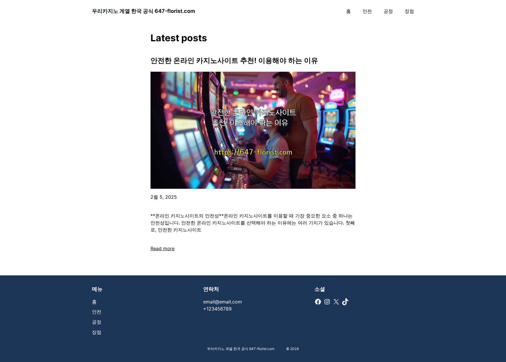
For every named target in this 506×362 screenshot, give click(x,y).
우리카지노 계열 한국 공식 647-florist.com (143, 11)
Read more (163, 248)
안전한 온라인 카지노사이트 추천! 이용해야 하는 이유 (234, 60)
